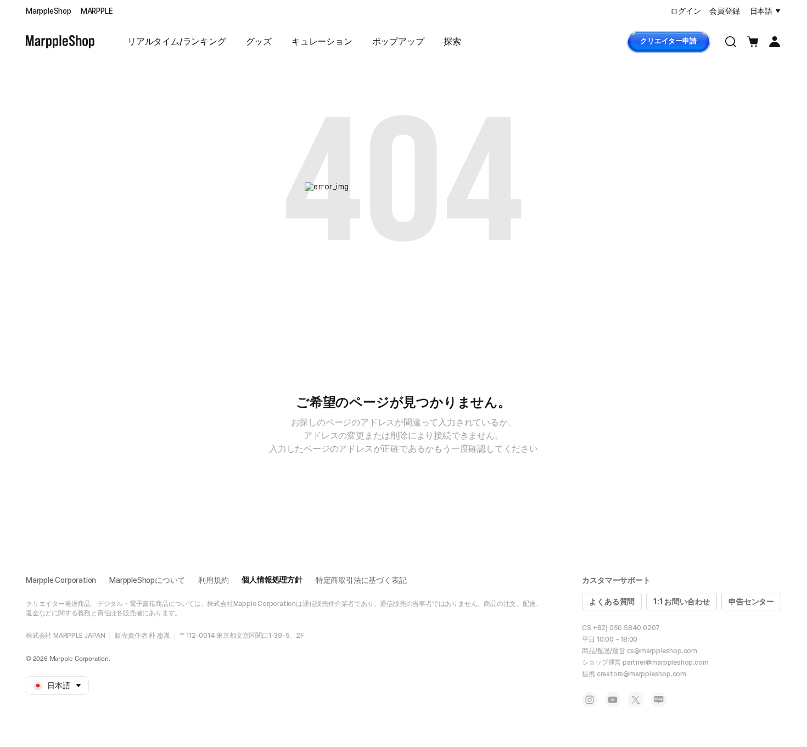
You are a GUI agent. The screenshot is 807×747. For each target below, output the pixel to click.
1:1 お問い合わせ (681, 601)
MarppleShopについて (147, 580)
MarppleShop (48, 11)
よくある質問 (612, 601)
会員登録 (724, 11)
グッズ (259, 41)
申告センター (751, 601)
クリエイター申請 (668, 41)
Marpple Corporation (61, 580)
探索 (452, 41)
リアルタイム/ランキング (176, 41)
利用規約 (213, 580)
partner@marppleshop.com (665, 662)
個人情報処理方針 (272, 579)
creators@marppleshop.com (641, 674)
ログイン (685, 11)
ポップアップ (398, 41)
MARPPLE (97, 11)
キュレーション (322, 41)
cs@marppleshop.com (662, 651)
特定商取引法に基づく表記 (361, 580)
